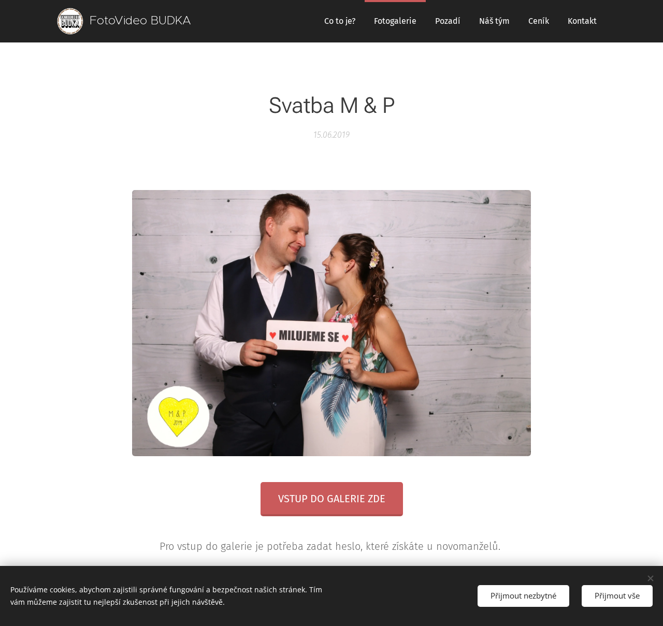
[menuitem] (340, 21)
